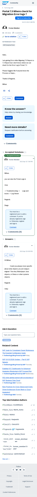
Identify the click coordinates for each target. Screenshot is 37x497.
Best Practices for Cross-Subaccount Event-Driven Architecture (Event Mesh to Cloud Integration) (17, 389)
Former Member (14, 28)
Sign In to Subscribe (24, 18)
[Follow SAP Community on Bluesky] (17, 470)
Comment (19, 98)
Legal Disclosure (27, 481)
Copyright (9, 481)
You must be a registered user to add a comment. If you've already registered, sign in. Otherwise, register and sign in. (18, 217)
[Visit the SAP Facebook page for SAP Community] (13, 470)
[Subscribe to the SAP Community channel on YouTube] (20, 470)
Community (14, 3)
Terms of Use (28, 476)
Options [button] (33, 18)
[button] (19, 36)
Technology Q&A (8, 8)
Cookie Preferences (9, 492)
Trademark (9, 487)
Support (27, 487)
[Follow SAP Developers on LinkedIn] (24, 470)
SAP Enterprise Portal (9, 45)
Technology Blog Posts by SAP (14, 355)
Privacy (9, 476)
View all (5, 459)
